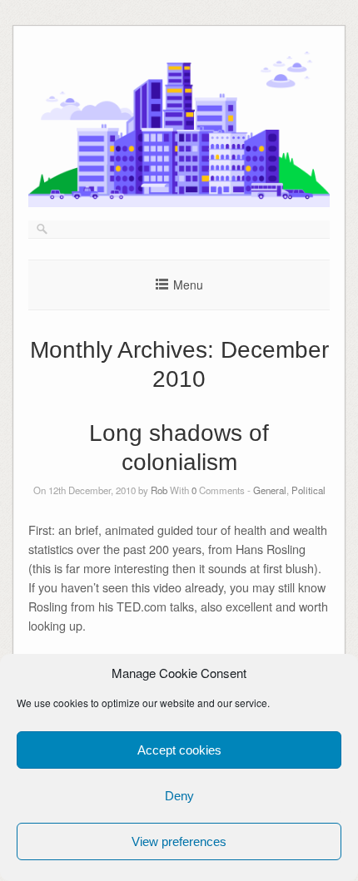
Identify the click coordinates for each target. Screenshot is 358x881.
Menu (188, 284)
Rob (159, 490)
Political (308, 490)
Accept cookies (179, 750)
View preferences (179, 841)
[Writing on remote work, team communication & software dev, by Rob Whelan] (179, 202)
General (269, 490)
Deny (179, 796)
